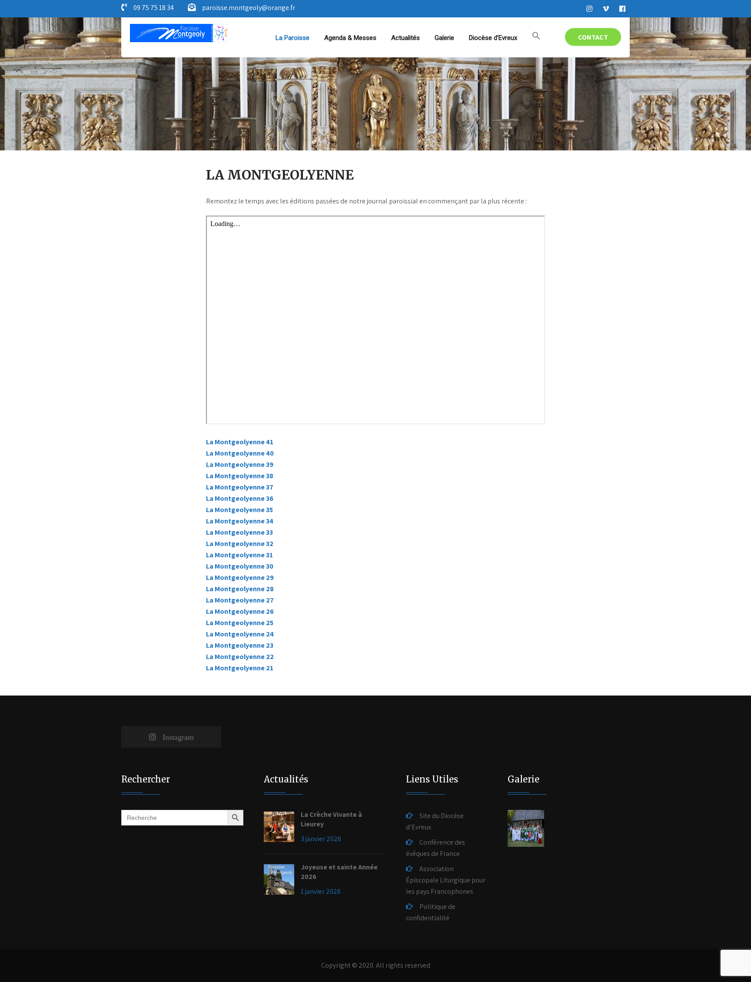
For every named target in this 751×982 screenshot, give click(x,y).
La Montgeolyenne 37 (239, 487)
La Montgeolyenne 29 (240, 577)
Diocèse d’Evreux (493, 38)
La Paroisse (292, 38)
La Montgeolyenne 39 (239, 464)
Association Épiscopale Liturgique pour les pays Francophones (445, 880)
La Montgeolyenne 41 (239, 441)
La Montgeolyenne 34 (239, 521)
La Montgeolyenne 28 (240, 588)
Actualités (405, 38)
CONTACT (593, 37)
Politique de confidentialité (430, 912)
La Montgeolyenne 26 (240, 611)
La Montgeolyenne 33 (239, 532)
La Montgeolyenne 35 (239, 509)
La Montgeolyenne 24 (240, 634)
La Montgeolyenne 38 (239, 475)
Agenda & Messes (350, 38)
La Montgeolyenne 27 (240, 600)
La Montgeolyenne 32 (239, 543)
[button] (536, 36)
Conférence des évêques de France (435, 848)
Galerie (444, 38)
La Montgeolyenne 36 (239, 498)
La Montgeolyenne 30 (239, 566)
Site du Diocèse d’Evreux (435, 821)
